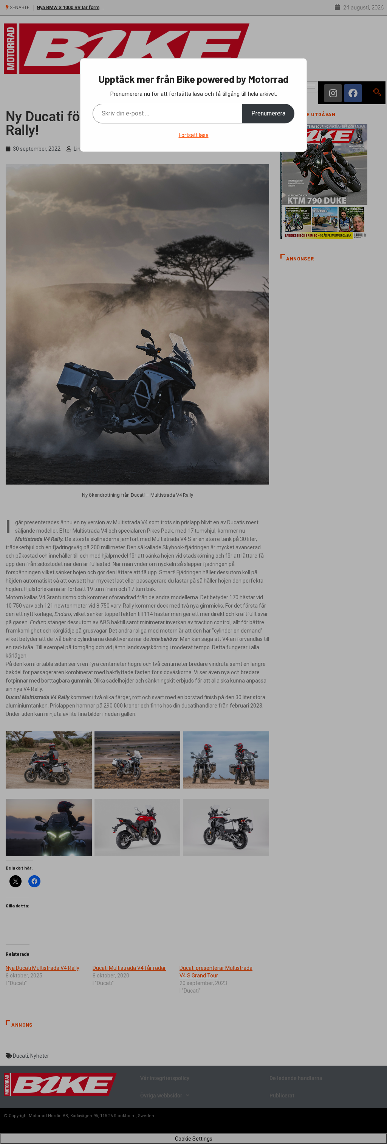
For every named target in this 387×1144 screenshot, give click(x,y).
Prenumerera (268, 113)
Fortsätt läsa (194, 135)
